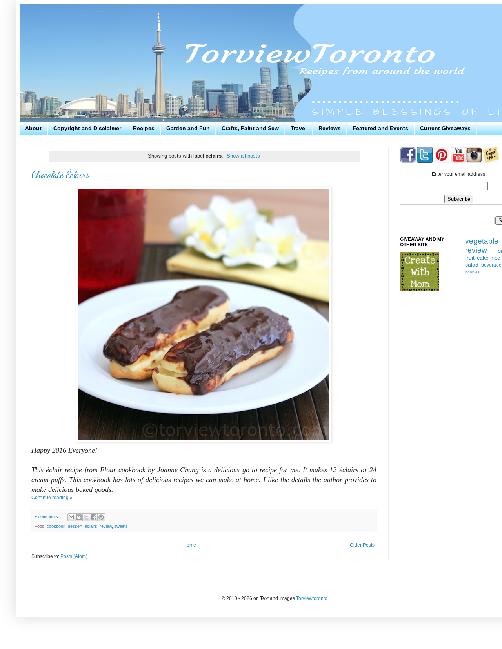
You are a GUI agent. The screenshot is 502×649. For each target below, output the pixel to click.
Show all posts (243, 156)
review (106, 526)
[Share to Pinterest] (101, 517)
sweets (121, 526)
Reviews (329, 128)
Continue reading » (52, 497)
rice (495, 258)
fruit (470, 258)
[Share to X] (86, 517)
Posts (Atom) (73, 556)
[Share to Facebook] (94, 517)
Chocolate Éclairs (60, 174)
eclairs (91, 526)
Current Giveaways (445, 128)
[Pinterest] (441, 161)
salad (471, 265)
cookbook (56, 526)
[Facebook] (408, 161)
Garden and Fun (188, 128)
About (33, 128)
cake (483, 258)
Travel (299, 128)
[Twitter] (424, 161)
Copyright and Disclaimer (87, 128)
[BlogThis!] (79, 517)
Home (189, 545)
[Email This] (71, 517)
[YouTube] (457, 161)
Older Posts (362, 545)
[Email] (491, 161)
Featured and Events (380, 128)
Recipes (144, 128)
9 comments (46, 516)
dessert (75, 526)
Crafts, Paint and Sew (250, 128)
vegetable (481, 241)
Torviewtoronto (311, 598)
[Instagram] (474, 161)
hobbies (472, 272)
